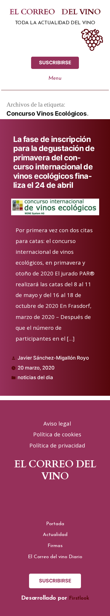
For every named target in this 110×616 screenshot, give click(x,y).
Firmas (55, 545)
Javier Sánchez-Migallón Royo (53, 358)
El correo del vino (54, 12)
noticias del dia (35, 377)
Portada (55, 523)
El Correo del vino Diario (55, 556)
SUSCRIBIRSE (55, 62)
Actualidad (55, 534)
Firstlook (79, 598)
